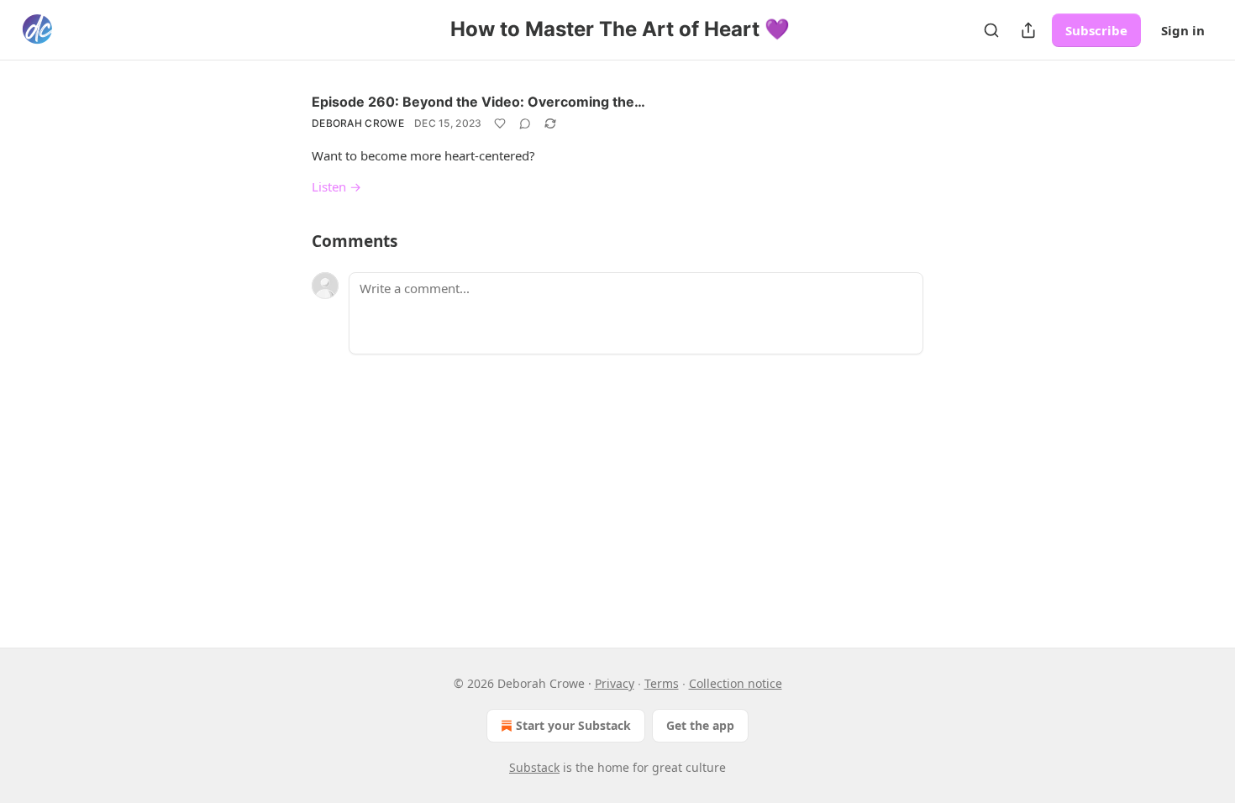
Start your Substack (573, 725)
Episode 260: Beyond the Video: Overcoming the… (478, 101)
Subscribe (1096, 30)
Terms (661, 683)
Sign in (1183, 30)
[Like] (500, 123)
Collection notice (735, 683)
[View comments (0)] (525, 123)
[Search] (991, 30)
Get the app (700, 725)
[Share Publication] (1028, 30)
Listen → (336, 186)
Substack (534, 767)
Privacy (614, 683)
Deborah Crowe (358, 123)
